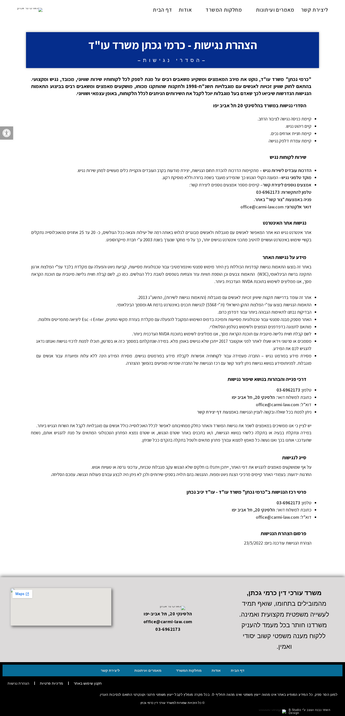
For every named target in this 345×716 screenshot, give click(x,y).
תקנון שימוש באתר (88, 683)
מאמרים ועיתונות (147, 670)
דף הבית (237, 670)
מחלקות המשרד (189, 670)
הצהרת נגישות (18, 683)
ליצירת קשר (110, 670)
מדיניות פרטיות (51, 683)
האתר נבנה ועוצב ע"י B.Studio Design (309, 711)
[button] (6, 133)
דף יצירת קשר (209, 412)
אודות (216, 670)
